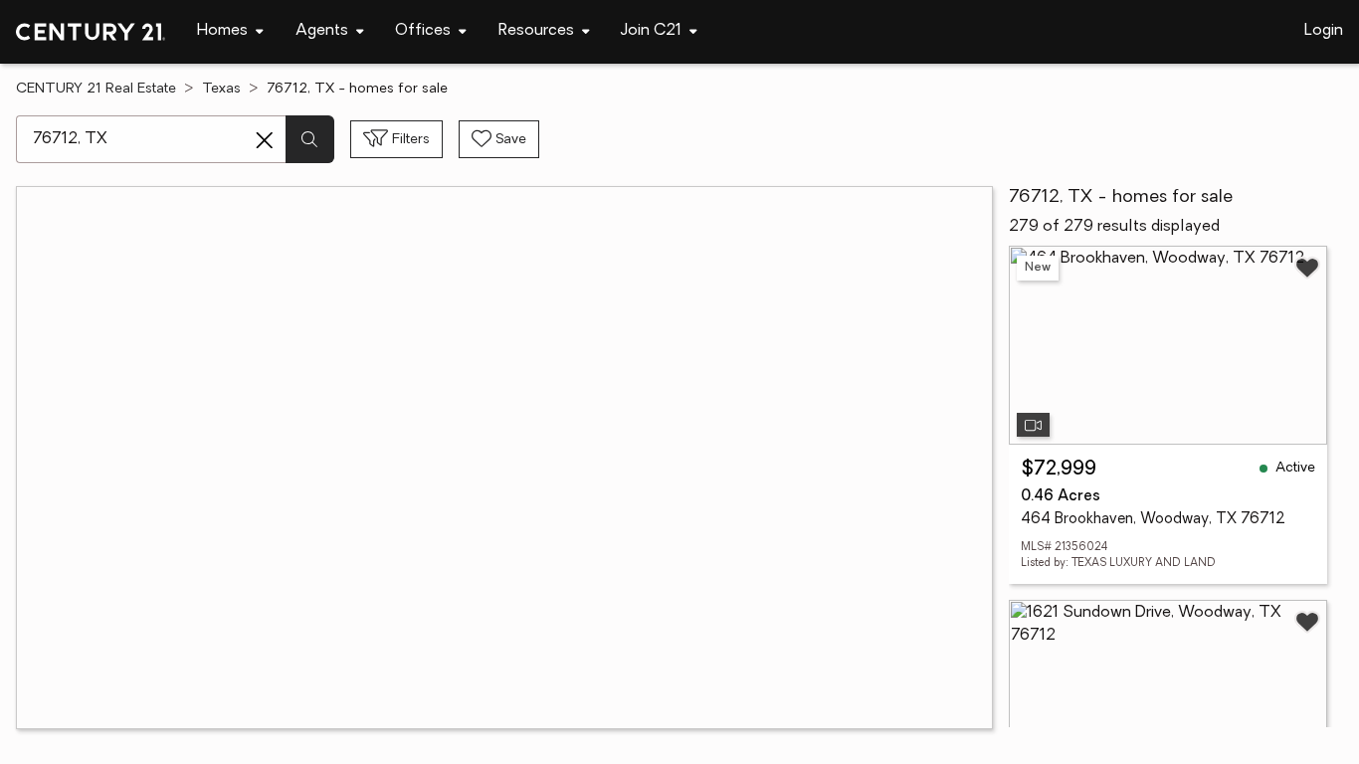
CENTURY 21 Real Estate (96, 89)
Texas (221, 89)
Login (1323, 31)
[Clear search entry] (265, 140)
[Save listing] (1307, 268)
